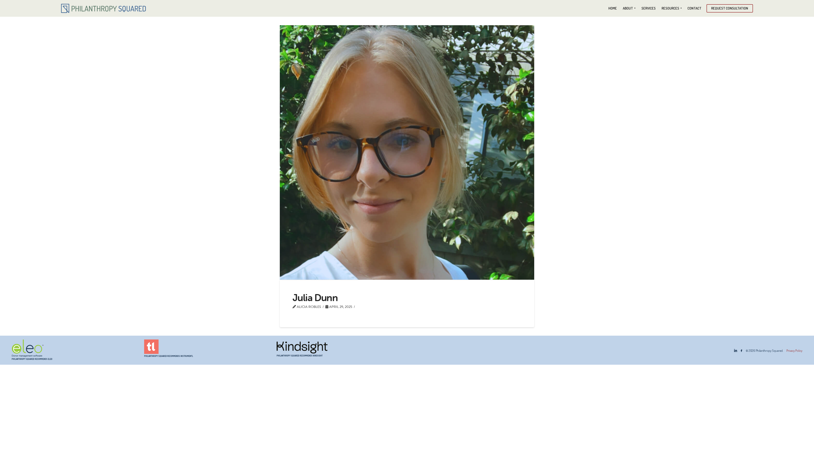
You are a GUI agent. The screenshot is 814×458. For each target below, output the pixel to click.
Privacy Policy (794, 350)
